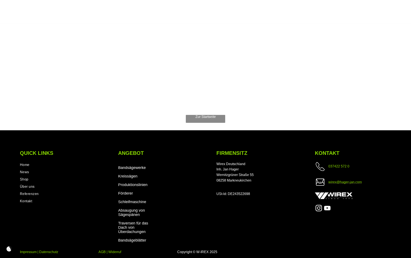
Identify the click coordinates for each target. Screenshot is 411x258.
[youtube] (327, 208)
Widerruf (114, 252)
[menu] (401, 12)
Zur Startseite (205, 117)
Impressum (28, 252)
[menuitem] (58, 165)
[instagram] (319, 208)
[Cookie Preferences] (9, 249)
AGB (102, 252)
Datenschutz (48, 252)
